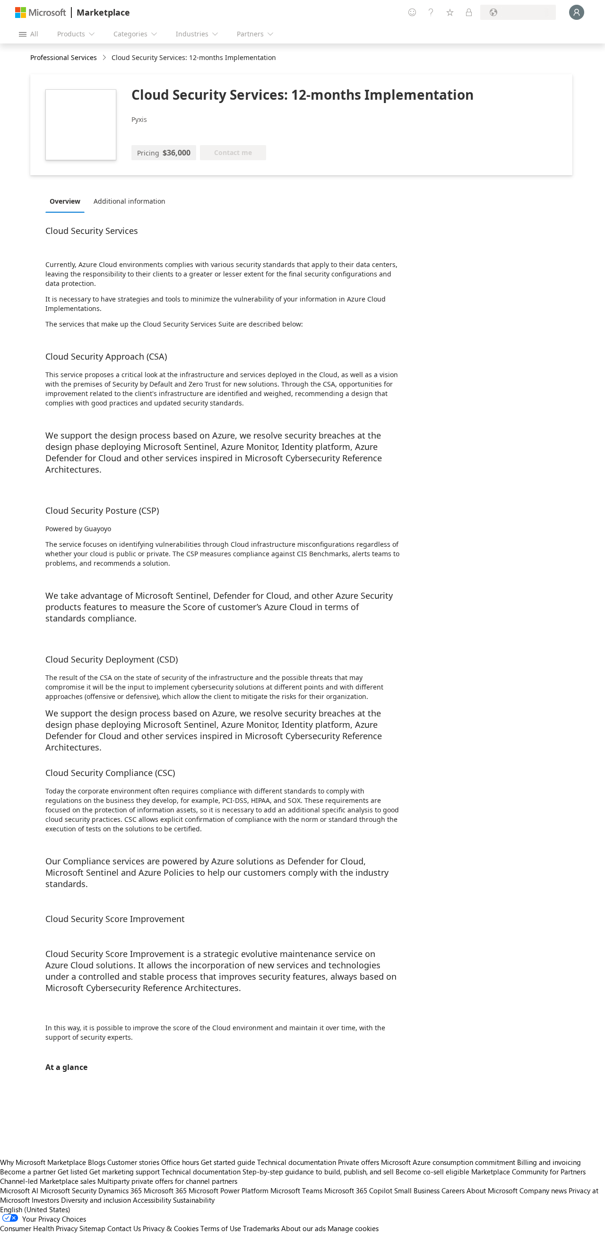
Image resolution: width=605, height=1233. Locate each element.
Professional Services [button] (63, 57)
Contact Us (124, 1228)
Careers (453, 1190)
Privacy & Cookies (171, 1228)
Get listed (72, 1171)
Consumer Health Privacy (39, 1228)
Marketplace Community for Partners (528, 1171)
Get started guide (228, 1162)
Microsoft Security (68, 1190)
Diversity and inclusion (96, 1200)
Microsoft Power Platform (228, 1190)
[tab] (67, 200)
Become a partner (28, 1171)
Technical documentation (296, 1162)
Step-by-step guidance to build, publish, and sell (318, 1171)
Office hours (180, 1162)
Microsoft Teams (296, 1190)
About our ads (303, 1228)
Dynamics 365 (120, 1190)
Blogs (96, 1162)
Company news (543, 1190)
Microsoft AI (19, 1190)
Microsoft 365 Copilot (358, 1190)
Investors (45, 1200)
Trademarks (261, 1228)
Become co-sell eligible (432, 1171)
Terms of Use (220, 1228)
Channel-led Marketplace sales (47, 1181)
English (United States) (35, 1209)
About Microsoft (492, 1190)
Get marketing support (124, 1171)
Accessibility (152, 1200)
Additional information (129, 201)
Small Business (417, 1190)
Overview (65, 201)
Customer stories (133, 1162)
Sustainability (194, 1200)
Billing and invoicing (549, 1162)
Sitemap (92, 1228)
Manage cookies (353, 1228)
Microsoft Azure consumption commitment (449, 1162)
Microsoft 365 (165, 1190)
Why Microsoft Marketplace (43, 1162)
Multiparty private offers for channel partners (167, 1181)
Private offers (358, 1162)
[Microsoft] (40, 12)
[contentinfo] (105, 57)
